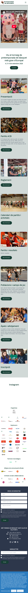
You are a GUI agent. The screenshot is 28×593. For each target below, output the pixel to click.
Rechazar (14, 590)
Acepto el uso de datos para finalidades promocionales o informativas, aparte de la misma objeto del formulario (13, 512)
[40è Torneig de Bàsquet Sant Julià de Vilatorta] (7, 2)
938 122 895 (15, 535)
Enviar (5, 520)
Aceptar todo (20, 590)
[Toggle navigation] (25, 2)
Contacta (14, 67)
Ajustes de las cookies (5, 590)
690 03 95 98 (15, 537)
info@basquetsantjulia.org (15, 534)
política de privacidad (19, 509)
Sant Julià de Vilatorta (15, 532)
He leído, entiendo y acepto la (12, 509)
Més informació (6, 108)
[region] (14, 582)
